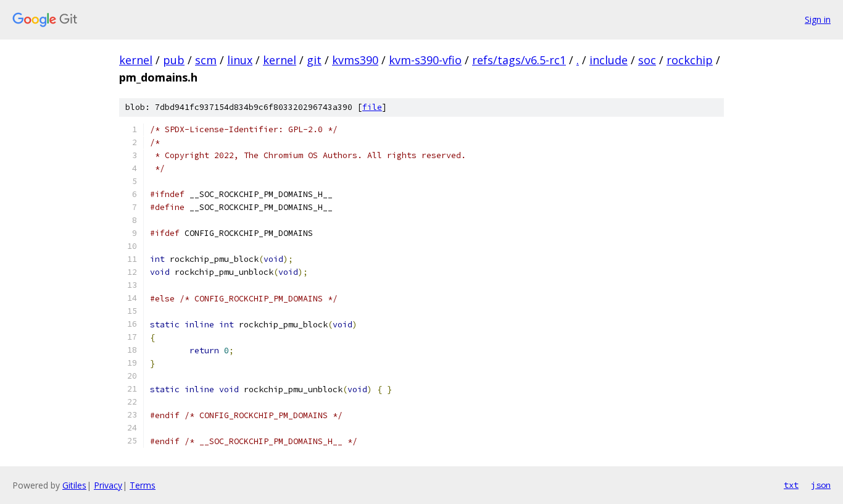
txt (791, 484)
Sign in (818, 19)
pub (174, 59)
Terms (143, 485)
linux (239, 59)
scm (206, 59)
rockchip (690, 59)
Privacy (108, 485)
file (372, 107)
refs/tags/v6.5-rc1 (519, 59)
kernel (135, 59)
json (821, 484)
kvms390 (355, 59)
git (314, 59)
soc (647, 59)
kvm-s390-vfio (425, 59)
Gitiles (74, 485)
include (608, 59)
